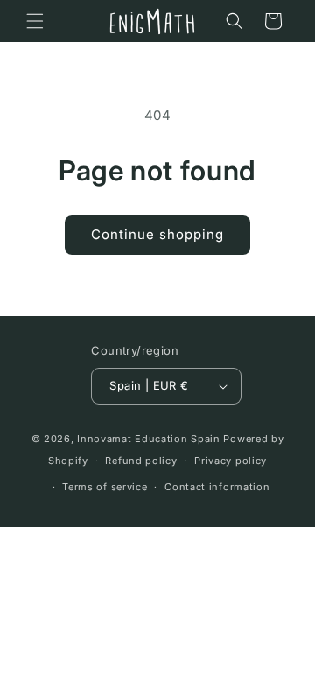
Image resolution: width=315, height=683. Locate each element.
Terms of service (104, 487)
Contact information (217, 487)
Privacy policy (230, 460)
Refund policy (141, 460)
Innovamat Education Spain (148, 439)
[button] (35, 21)
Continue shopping (157, 234)
